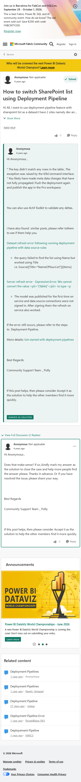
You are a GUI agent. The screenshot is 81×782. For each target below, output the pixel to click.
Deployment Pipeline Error (27, 716)
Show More (13, 118)
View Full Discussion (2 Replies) (22, 435)
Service (10, 54)
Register (61, 44)
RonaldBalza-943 (35, 720)
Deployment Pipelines (24, 671)
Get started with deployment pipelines (49, 339)
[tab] (39, 644)
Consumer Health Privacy (51, 774)
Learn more (47, 67)
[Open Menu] (75, 54)
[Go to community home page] (28, 44)
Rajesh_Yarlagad (34, 691)
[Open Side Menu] (5, 44)
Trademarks (9, 768)
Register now (12, 31)
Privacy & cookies (35, 761)
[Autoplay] (34, 644)
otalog (31, 706)
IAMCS (29, 735)
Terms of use (56, 761)
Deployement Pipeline (24, 730)
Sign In (72, 44)
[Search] (51, 44)
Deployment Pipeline (23, 701)
